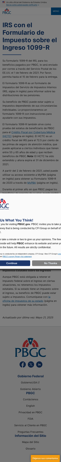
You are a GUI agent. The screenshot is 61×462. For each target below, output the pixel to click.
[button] (45, 458)
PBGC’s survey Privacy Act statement (17, 256)
